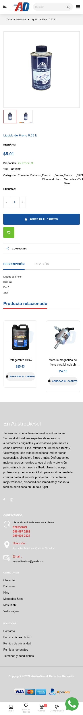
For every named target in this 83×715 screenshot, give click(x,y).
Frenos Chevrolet (48, 177)
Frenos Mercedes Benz (70, 179)
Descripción (14, 264)
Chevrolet (23, 175)
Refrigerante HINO (20, 360)
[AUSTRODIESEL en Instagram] (11, 500)
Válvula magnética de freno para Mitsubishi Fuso (63, 364)
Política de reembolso (17, 637)
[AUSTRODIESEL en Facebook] (4, 500)
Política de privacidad (17, 643)
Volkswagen (11, 611)
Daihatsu (35, 175)
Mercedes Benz (13, 598)
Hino (6, 592)
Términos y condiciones (18, 655)
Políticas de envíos (15, 649)
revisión (42, 264)
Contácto (9, 631)
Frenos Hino (59, 177)
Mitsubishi (9, 605)
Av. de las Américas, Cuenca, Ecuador (33, 548)
